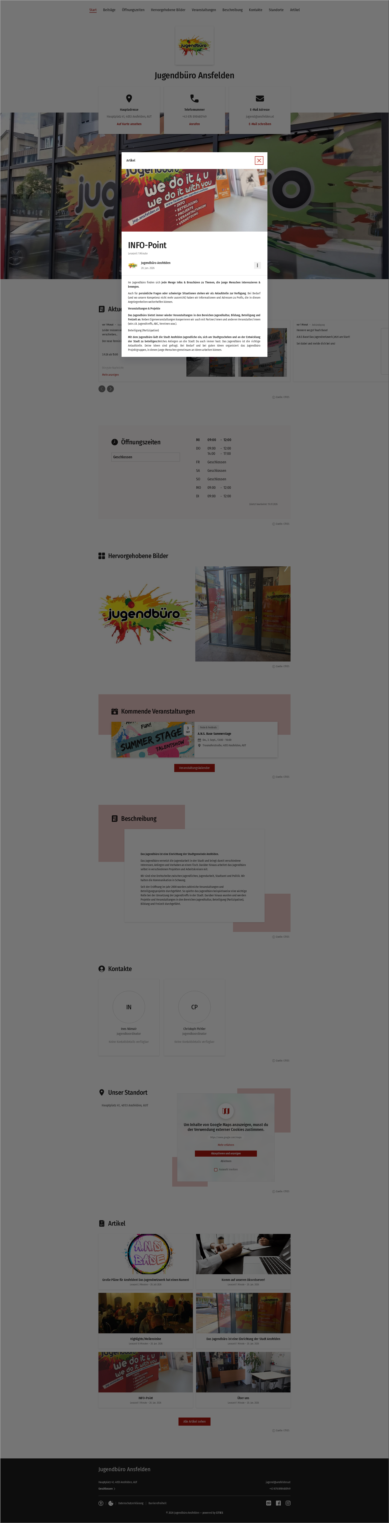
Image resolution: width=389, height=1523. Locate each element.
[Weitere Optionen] (257, 265)
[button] (194, 200)
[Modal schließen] (194, 761)
